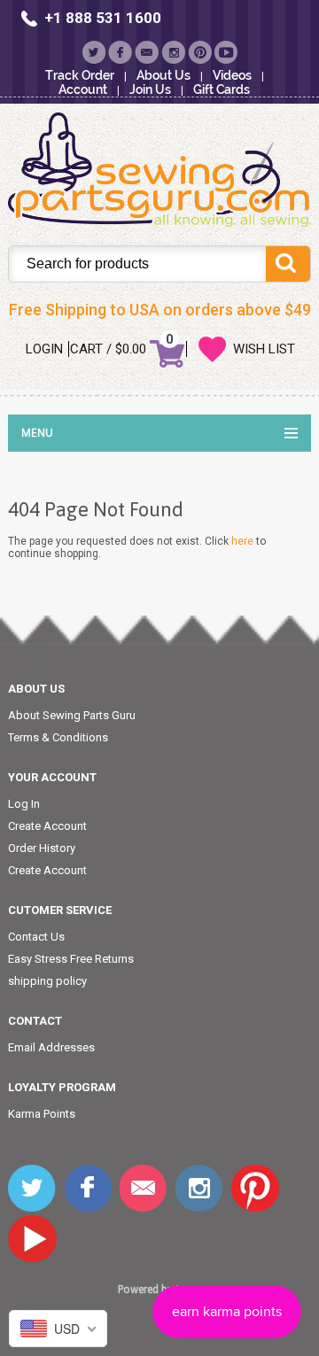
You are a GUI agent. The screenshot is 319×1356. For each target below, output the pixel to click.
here (242, 541)
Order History (41, 848)
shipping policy (47, 981)
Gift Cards (221, 89)
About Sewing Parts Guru (72, 715)
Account (82, 89)
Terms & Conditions (58, 737)
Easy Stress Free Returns (71, 958)
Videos (232, 75)
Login (44, 349)
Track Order (79, 75)
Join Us (150, 89)
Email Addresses (51, 1047)
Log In (24, 803)
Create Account (47, 826)
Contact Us (36, 936)
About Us (163, 75)
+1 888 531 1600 (102, 18)
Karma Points (41, 1113)
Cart (86, 349)
